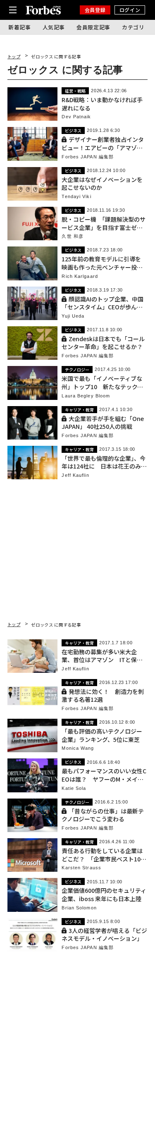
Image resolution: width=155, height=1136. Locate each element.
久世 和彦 (72, 236)
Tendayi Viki (76, 196)
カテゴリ (133, 27)
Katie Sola (74, 788)
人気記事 (54, 27)
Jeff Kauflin (75, 475)
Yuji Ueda (73, 316)
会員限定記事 (93, 27)
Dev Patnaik (76, 117)
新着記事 (19, 27)
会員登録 (95, 9)
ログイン (129, 9)
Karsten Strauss (81, 868)
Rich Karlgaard (80, 276)
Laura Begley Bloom (86, 396)
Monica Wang (78, 748)
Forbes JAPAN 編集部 (88, 157)
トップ (14, 56)
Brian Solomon (79, 908)
